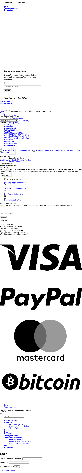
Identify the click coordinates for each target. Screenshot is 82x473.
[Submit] (9, 113)
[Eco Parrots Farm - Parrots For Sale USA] (7, 102)
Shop (6, 124)
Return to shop (14, 162)
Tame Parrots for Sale (13, 132)
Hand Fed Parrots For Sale (19, 440)
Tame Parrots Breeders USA (15, 188)
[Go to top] (1, 413)
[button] (8, 10)
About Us (8, 422)
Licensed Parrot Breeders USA (16, 183)
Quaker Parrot (9, 145)
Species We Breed (16, 119)
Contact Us (8, 434)
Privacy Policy (14, 123)
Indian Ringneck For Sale (14, 134)
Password (4, 462)
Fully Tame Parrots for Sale (19, 138)
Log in (17, 466)
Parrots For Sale (10, 115)
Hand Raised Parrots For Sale (20, 136)
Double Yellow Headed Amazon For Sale (15, 160)
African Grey (9, 126)
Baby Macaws (9, 130)
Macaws (7, 137)
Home (2, 111)
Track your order (11, 8)
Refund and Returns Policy (19, 121)
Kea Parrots (8, 136)
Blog (6, 432)
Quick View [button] (4, 153)
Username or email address (11, 458)
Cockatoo (8, 132)
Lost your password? (8, 470)
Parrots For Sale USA (12, 200)
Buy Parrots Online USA (13, 194)
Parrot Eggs (8, 139)
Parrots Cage (9, 141)
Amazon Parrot (10, 128)
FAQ (6, 6)
